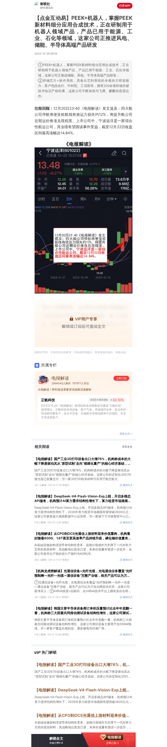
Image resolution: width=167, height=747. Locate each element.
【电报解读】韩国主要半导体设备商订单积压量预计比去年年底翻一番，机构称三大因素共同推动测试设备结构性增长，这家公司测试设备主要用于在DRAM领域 (83, 610)
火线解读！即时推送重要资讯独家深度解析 (65, 389)
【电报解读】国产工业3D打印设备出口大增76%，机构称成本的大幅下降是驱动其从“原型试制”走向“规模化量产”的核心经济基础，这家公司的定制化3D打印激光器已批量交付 (82, 461)
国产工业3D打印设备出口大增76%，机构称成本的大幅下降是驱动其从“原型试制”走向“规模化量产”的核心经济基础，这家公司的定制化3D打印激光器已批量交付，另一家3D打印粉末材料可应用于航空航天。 (83, 674)
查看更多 (127, 446)
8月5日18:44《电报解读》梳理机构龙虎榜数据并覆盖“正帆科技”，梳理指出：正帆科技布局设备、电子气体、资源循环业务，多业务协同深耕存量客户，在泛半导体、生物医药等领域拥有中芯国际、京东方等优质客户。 (83, 411)
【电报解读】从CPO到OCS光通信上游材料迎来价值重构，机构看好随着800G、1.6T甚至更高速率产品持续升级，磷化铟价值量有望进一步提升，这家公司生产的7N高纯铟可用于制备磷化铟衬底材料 (82, 536)
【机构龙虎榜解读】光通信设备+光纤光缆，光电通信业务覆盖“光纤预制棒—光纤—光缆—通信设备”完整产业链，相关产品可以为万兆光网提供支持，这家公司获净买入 (83, 573)
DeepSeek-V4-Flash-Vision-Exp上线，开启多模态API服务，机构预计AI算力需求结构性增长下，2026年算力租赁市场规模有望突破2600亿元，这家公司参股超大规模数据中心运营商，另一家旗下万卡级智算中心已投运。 (83, 699)
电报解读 (60, 378)
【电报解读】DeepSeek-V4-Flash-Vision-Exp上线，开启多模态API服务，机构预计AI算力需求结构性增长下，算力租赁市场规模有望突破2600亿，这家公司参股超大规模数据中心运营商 (82, 498)
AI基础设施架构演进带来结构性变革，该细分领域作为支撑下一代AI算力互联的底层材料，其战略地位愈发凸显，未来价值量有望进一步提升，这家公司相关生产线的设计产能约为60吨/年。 (83, 725)
